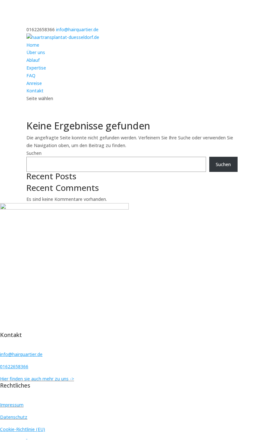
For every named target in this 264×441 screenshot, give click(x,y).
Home (32, 45)
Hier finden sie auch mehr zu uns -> (37, 379)
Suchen (34, 153)
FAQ (30, 75)
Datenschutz (13, 417)
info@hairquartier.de (21, 354)
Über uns (35, 52)
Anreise (34, 83)
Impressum (12, 405)
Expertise (36, 68)
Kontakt (34, 91)
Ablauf (33, 60)
